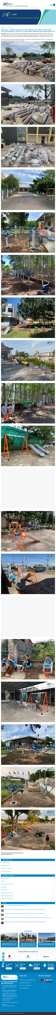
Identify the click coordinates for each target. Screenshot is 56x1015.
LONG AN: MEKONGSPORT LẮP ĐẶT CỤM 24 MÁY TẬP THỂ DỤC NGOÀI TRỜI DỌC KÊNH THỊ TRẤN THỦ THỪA (28, 917)
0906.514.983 (23, 968)
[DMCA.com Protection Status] (49, 980)
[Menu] (54, 5)
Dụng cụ (3, 881)
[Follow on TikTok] (42, 980)
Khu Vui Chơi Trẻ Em (5, 865)
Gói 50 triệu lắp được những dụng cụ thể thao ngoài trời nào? (16, 905)
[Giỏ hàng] (51, 4)
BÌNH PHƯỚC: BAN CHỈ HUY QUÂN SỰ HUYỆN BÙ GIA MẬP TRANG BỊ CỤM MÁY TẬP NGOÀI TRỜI (25, 921)
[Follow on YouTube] (44, 980)
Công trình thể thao (5, 878)
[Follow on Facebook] (39, 980)
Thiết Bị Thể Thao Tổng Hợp (7, 898)
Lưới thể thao (4, 887)
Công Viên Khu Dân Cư (6, 27)
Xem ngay (50, 968)
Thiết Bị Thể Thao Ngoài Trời (7, 895)
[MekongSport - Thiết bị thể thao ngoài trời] (14, 4)
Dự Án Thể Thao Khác (5, 871)
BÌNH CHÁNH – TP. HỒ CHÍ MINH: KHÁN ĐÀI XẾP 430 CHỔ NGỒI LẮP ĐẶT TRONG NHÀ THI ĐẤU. (25, 909)
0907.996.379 (9, 968)
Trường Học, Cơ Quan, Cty (6, 868)
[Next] (53, 956)
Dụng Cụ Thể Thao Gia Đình (7, 884)
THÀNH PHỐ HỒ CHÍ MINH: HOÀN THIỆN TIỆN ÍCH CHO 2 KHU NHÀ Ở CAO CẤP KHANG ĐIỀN (24, 913)
